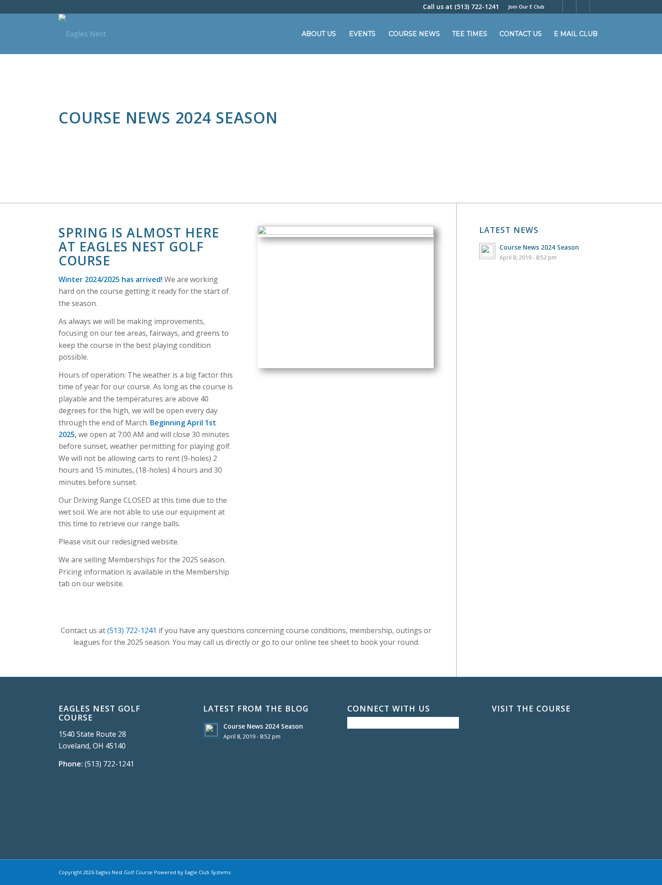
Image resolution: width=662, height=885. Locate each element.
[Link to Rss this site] (582, 7)
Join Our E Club (526, 6)
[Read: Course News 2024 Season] (487, 251)
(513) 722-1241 (476, 6)
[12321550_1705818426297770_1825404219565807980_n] (346, 232)
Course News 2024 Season (539, 247)
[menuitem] (523, 7)
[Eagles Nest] (82, 34)
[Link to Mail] (596, 7)
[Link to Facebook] (555, 7)
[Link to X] (569, 7)
